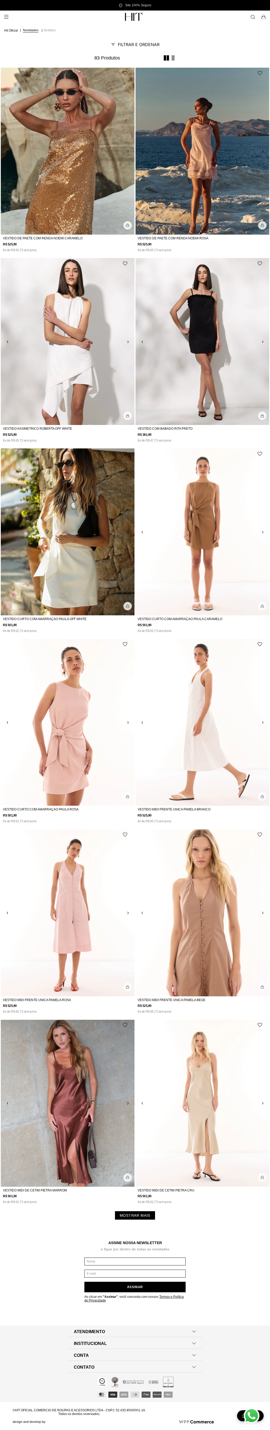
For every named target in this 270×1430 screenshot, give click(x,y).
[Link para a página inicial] (11, 30)
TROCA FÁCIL (135, 5)
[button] (127, 225)
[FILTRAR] (135, 44)
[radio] (166, 58)
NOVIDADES (30, 30)
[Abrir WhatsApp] (251, 1416)
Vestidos (50, 30)
